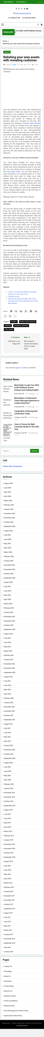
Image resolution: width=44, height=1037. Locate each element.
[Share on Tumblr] (5, 316)
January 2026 (8, 509)
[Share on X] (16, 311)
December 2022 (9, 664)
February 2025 (9, 556)
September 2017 (9, 909)
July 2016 (7, 947)
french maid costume (27, 322)
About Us (7, 976)
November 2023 (9, 621)
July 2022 (7, 681)
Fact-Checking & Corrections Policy (16, 1011)
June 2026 (7, 488)
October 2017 (8, 904)
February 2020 (9, 784)
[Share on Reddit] (36, 311)
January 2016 (8, 952)
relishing (8, 326)
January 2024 (8, 612)
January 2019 (8, 840)
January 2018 (8, 891)
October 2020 (8, 754)
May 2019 (7, 823)
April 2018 (7, 879)
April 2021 (7, 741)
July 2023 (7, 638)
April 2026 (7, 496)
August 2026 (8, 483)
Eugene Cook (9, 65)
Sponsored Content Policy (13, 1016)
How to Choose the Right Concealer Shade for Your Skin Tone (8, 3)
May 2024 (7, 595)
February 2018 (9, 887)
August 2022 (8, 677)
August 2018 (8, 861)
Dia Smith (19, 394)
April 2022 (7, 694)
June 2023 (7, 642)
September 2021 (9, 720)
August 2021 (8, 724)
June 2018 (7, 870)
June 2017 (7, 922)
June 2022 (7, 685)
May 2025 (7, 544)
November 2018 (9, 849)
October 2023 (8, 625)
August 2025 (8, 531)
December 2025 (9, 513)
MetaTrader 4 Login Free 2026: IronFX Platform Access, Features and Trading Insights (26, 387)
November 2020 (9, 750)
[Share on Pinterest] (31, 311)
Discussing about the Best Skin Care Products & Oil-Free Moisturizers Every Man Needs (23, 301)
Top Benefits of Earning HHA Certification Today (21, 1)
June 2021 (7, 733)
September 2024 (9, 578)
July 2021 (7, 728)
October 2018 (8, 853)
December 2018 (9, 844)
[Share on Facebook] (11, 311)
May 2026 (7, 492)
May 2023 (7, 647)
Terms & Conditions (11, 1001)
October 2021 (8, 715)
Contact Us (8, 966)
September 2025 (9, 526)
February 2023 (9, 655)
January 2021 (8, 745)
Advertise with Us (10, 996)
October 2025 (8, 522)
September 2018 (9, 857)
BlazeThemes (23, 1025)
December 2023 (9, 617)
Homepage (8, 971)
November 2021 (9, 711)
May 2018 (7, 874)
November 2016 (9, 939)
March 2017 (8, 930)
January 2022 (8, 703)
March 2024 (8, 604)
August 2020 (8, 763)
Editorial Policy (9, 1006)
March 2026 (8, 501)
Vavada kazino (14, 296)
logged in (18, 368)
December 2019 (9, 793)
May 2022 (7, 690)
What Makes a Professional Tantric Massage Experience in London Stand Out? (8, 1)
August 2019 (8, 810)
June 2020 (7, 771)
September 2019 (9, 806)
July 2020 (7, 767)
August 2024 (8, 582)
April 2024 (7, 599)
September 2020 (9, 758)
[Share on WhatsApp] (26, 311)
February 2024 (9, 608)
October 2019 (8, 801)
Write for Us (8, 991)
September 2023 (9, 629)
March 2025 (8, 552)
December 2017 (9, 896)
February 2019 (9, 836)
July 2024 (7, 586)
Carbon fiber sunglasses (12, 466)
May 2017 (7, 926)
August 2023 (8, 634)
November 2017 (9, 900)
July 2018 (7, 866)
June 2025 (7, 539)
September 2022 (9, 672)
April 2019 (7, 827)
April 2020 (7, 780)
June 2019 (7, 818)
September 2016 (9, 943)
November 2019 (9, 797)
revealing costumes (21, 326)
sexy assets (9, 329)
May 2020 (7, 776)
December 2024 (9, 565)
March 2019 (8, 831)
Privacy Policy (9, 986)
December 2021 (9, 707)
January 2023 (8, 659)
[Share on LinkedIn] (21, 311)
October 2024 (8, 574)
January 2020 (8, 788)
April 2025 (7, 548)
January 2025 (8, 561)
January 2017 (8, 934)
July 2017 (7, 917)
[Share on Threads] (10, 316)
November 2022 (9, 668)
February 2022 (9, 698)
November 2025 (9, 518)
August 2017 (8, 913)
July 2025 (7, 535)
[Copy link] (15, 316)
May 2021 (7, 737)
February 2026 (9, 505)
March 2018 (8, 883)
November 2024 (9, 569)
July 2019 (7, 814)
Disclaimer (8, 981)
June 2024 (7, 591)
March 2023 (8, 651)
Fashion (7, 52)
